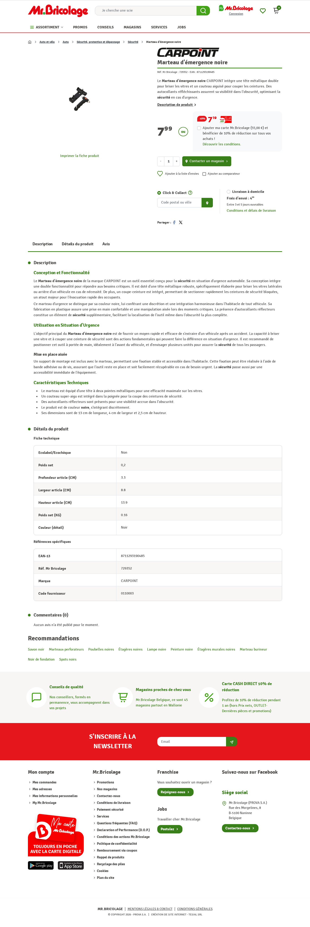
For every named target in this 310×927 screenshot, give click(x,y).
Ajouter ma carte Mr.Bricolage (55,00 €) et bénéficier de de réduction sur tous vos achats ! (237, 133)
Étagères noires (130, 649)
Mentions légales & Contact (150, 909)
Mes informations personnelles (55, 796)
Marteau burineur (253, 649)
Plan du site (105, 878)
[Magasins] (122, 697)
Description (42, 244)
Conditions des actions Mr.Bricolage (123, 837)
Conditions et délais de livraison (251, 211)
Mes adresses (42, 789)
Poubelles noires (101, 649)
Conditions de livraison (113, 803)
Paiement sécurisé (109, 810)
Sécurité (133, 42)
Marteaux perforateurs (66, 649)
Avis (106, 244)
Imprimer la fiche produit (79, 156)
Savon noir (36, 649)
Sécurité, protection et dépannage (98, 42)
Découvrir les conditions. (222, 144)
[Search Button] (203, 10)
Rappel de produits (110, 857)
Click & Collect (175, 193)
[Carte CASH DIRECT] (209, 697)
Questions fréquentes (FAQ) (117, 823)
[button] (276, 11)
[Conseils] (36, 697)
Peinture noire (182, 649)
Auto (66, 42)
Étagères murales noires (216, 649)
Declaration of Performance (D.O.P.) (123, 830)
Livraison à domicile (248, 191)
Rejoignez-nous (173, 792)
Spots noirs (67, 659)
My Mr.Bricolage (44, 803)
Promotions (105, 782)
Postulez (167, 829)
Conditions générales (195, 909)
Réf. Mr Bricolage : (168, 72)
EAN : (193, 72)
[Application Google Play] (41, 865)
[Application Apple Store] (71, 865)
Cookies (102, 871)
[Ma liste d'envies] (263, 10)
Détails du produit (77, 244)
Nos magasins (106, 789)
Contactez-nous (108, 796)
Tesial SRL (195, 914)
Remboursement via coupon (116, 850)
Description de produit (175, 105)
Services (102, 816)
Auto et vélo (47, 42)
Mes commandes (44, 782)
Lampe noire (156, 649)
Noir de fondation (41, 659)
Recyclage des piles (110, 864)
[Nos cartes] (56, 833)
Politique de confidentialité (116, 844)
